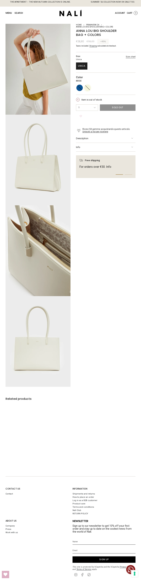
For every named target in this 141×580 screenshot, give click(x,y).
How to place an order (83, 497)
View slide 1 (119, 174)
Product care (79, 504)
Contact (9, 494)
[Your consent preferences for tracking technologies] (134, 573)
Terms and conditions (83, 507)
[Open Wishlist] (5, 574)
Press (8, 529)
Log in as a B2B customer (85, 500)
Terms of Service (83, 569)
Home (79, 25)
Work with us (12, 532)
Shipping (93, 46)
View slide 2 (128, 174)
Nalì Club (77, 510)
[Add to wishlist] (81, 116)
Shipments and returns (84, 494)
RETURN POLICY (80, 513)
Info (78, 147)
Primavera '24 (92, 25)
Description (82, 138)
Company (10, 526)
